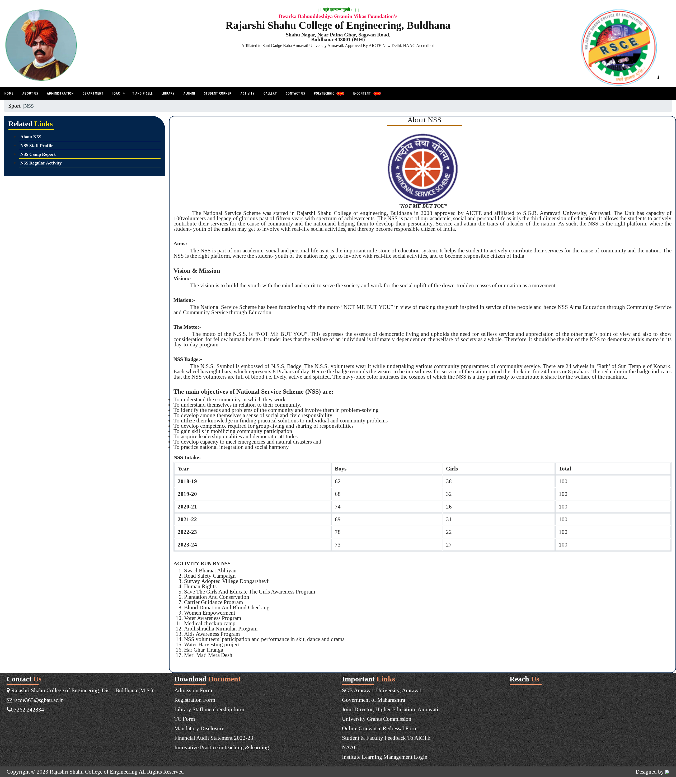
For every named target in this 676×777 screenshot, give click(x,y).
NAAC (350, 747)
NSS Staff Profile (36, 145)
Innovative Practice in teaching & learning (221, 747)
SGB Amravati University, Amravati (382, 690)
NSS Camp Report (38, 154)
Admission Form (193, 690)
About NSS (30, 136)
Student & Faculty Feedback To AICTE (386, 738)
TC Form (184, 719)
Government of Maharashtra (373, 700)
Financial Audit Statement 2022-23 (213, 738)
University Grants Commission (376, 719)
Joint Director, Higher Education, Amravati (390, 709)
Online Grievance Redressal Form (379, 728)
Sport (14, 106)
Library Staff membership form (209, 709)
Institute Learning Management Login (385, 757)
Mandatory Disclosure (199, 728)
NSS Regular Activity (41, 163)
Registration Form (194, 700)
